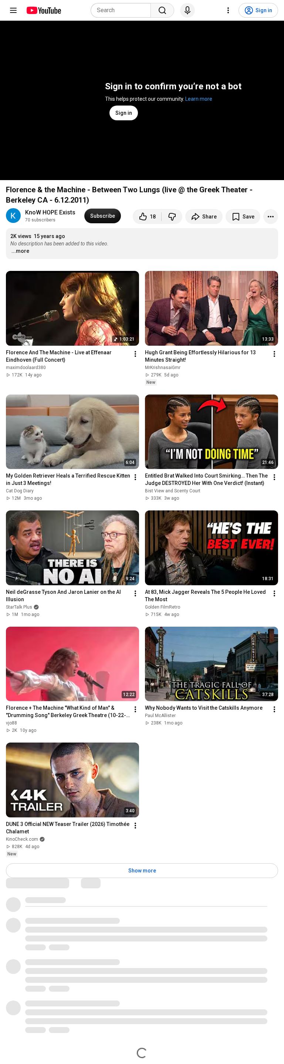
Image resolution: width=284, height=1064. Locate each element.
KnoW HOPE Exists (50, 212)
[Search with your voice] (187, 10)
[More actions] (270, 216)
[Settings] (228, 10)
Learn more (198, 99)
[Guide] (13, 10)
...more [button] (20, 251)
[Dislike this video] (172, 216)
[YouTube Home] (43, 10)
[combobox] (123, 10)
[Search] (162, 10)
